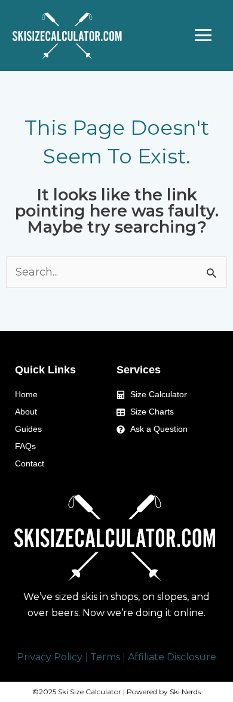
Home (26, 394)
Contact (29, 463)
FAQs (25, 446)
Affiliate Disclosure (172, 657)
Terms (105, 657)
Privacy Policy (49, 657)
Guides (28, 429)
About (26, 411)
